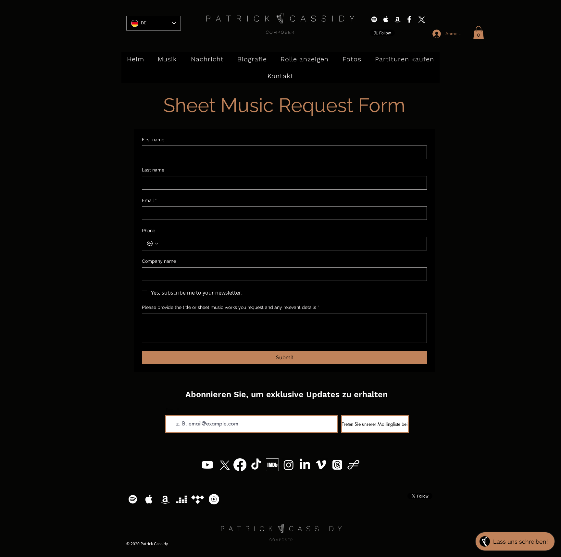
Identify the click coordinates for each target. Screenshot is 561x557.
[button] (478, 32)
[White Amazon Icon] (397, 19)
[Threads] (337, 464)
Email (149, 200)
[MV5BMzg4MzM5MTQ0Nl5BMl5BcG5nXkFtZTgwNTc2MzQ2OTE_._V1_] (272, 464)
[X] (421, 19)
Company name (159, 261)
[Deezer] (181, 499)
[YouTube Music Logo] (213, 499)
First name (153, 139)
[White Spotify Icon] (374, 19)
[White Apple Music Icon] (385, 19)
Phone (148, 230)
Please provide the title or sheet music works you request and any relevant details (230, 307)
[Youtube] (207, 464)
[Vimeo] (321, 464)
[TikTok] (256, 464)
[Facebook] (239, 464)
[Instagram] (288, 464)
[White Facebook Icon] (409, 19)
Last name (153, 169)
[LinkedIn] (304, 464)
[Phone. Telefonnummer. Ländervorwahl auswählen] (152, 243)
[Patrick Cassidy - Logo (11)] (353, 464)
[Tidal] (197, 499)
